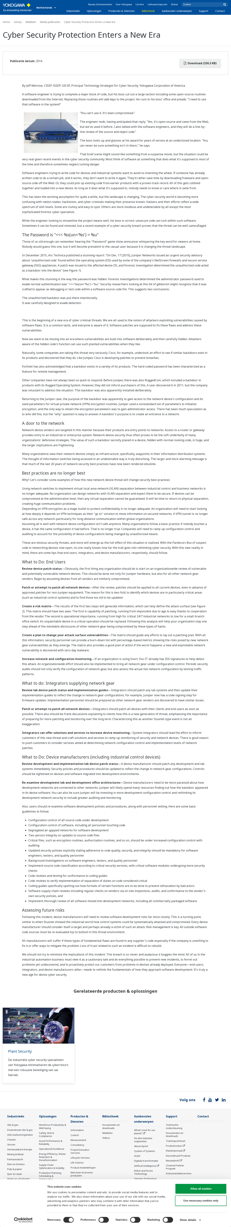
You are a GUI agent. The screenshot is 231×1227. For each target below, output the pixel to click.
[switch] (104, 1220)
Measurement (78, 1140)
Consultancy (77, 1144)
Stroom (11, 1144)
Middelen (30, 22)
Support (203, 11)
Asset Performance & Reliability (50, 1142)
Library (18, 22)
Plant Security (20, 1051)
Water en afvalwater (18, 1178)
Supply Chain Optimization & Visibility (51, 1166)
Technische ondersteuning (174, 1126)
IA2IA (137, 1155)
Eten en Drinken (16, 1164)
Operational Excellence (51, 1148)
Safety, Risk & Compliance (46, 1134)
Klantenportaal (174, 1150)
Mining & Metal (15, 1154)
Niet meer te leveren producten (82, 1174)
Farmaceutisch (15, 1159)
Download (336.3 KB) (202, 63)
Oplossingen (94, 11)
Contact (220, 11)
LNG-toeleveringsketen (20, 1134)
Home (6, 22)
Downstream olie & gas (20, 1130)
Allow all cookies (201, 1188)
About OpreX (141, 1146)
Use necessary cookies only (200, 1200)
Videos (106, 1137)
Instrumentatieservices (178, 1173)
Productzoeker (174, 1145)
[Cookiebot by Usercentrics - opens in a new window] (23, 1220)
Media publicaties (50, 22)
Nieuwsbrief (172, 1160)
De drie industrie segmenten (143, 1140)
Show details (188, 1219)
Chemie (11, 1139)
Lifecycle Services (80, 1157)
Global (174, 4)
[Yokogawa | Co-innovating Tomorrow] (18, 7)
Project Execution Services (80, 1151)
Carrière (140, 4)
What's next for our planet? (144, 1131)
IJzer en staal (14, 1174)
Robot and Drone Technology (143, 1172)
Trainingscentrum (175, 1141)
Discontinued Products (178, 1155)
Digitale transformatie (146, 1160)
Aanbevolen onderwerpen (177, 11)
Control (75, 1135)
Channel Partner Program (175, 1167)
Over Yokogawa (124, 4)
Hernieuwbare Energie (19, 1149)
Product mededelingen (83, 1167)
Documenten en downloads (111, 1126)
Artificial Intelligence (145, 1165)
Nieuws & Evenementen (100, 4)
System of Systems (144, 1151)
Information (77, 1130)
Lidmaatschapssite (157, 4)
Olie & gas (12, 1124)
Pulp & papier (14, 1169)
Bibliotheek (148, 11)
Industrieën (73, 11)
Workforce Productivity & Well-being (52, 1126)
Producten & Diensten (121, 11)
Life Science (77, 1162)
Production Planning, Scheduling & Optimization (50, 1176)
